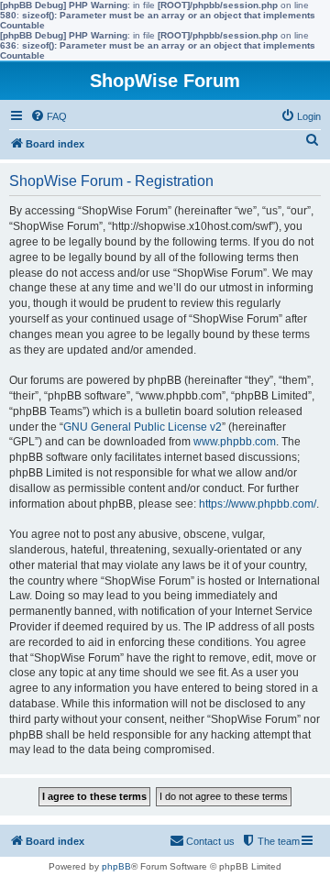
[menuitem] (48, 116)
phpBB (116, 866)
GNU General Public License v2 (142, 427)
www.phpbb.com (234, 441)
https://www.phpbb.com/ (257, 504)
